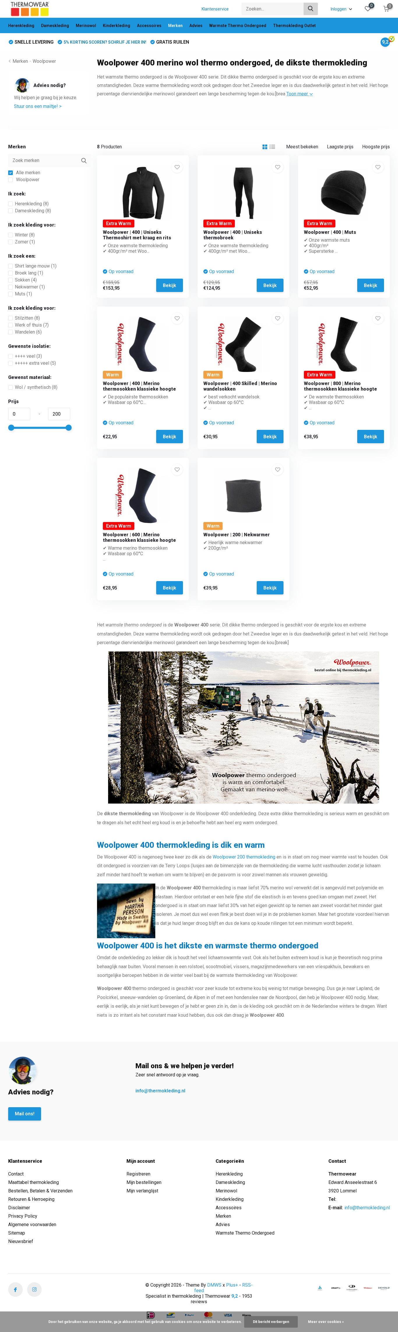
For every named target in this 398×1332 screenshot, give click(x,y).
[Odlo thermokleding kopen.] (320, 1288)
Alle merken (27, 172)
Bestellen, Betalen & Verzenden (40, 1191)
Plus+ (232, 1285)
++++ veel (28, 356)
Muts (23, 294)
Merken (175, 25)
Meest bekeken (302, 146)
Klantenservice (215, 9)
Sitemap (16, 1233)
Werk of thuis (32, 325)
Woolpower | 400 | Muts (330, 232)
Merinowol (86, 25)
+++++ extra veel (35, 363)
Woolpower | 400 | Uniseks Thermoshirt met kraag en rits (137, 235)
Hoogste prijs (376, 146)
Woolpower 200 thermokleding (244, 857)
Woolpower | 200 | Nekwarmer (236, 534)
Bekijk (169, 285)
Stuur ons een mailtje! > (37, 106)
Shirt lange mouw (36, 266)
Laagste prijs (340, 146)
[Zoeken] (311, 8)
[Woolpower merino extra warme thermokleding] (368, 1288)
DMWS (214, 1285)
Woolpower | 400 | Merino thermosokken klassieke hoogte (139, 386)
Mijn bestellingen (143, 1182)
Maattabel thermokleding (33, 1182)
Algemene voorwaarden (32, 1224)
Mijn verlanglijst (142, 1191)
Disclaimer (19, 1207)
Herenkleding (21, 25)
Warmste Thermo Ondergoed (237, 25)
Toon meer (297, 94)
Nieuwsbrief (20, 1241)
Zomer (25, 242)
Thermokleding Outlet (294, 25)
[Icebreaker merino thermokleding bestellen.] (352, 1288)
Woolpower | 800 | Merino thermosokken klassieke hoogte (340, 386)
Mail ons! (24, 1113)
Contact (16, 1174)
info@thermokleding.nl (160, 1091)
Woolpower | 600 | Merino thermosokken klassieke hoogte (139, 537)
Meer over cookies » (326, 1322)
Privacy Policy (22, 1216)
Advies (195, 25)
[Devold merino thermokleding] (384, 1288)
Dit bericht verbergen (271, 1322)
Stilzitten (27, 318)
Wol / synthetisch (36, 387)
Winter (25, 235)
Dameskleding (55, 25)
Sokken (26, 280)
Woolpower (44, 61)
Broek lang (29, 273)
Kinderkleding (116, 25)
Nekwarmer (30, 287)
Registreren (138, 1174)
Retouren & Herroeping (31, 1199)
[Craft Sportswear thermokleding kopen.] (336, 1288)
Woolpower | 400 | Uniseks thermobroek (232, 235)
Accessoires (149, 25)
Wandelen (28, 332)
